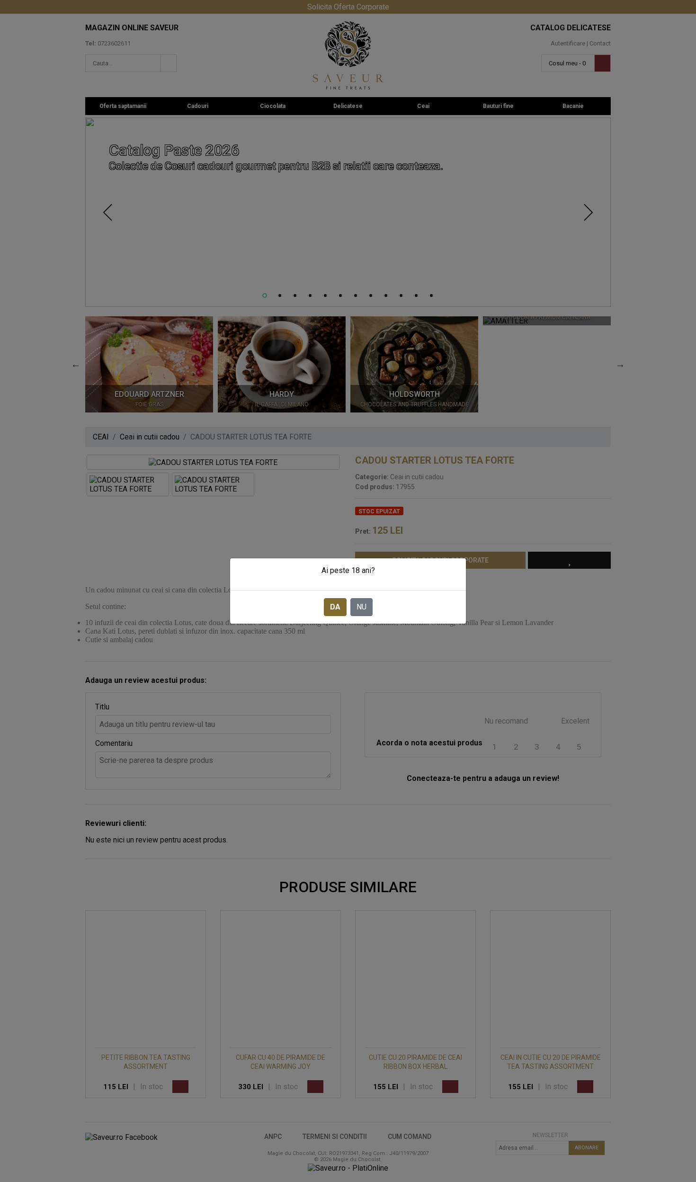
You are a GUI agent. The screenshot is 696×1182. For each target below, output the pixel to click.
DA (335, 606)
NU (361, 606)
